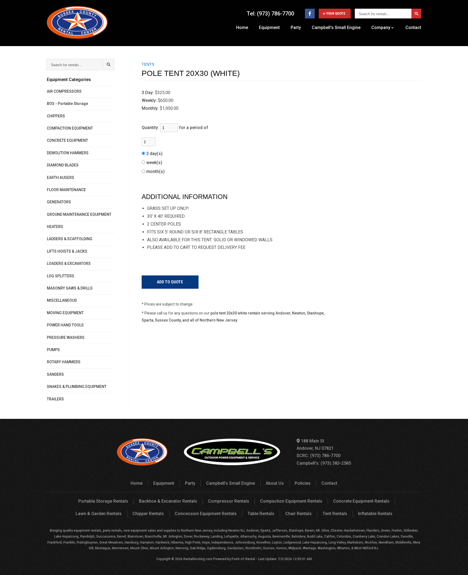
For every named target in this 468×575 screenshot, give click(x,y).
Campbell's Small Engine (336, 27)
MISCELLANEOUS (62, 300)
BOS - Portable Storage (67, 103)
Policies (303, 483)
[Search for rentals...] (416, 13)
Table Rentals (261, 513)
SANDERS (55, 374)
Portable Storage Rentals (103, 501)
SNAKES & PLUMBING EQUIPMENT (76, 386)
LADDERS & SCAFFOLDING (69, 239)
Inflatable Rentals (375, 513)
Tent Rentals (335, 513)
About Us (275, 483)
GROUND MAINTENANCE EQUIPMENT (79, 214)
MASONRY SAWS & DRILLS (70, 288)
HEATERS (55, 226)
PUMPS (53, 350)
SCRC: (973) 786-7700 (318, 455)
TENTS (148, 64)
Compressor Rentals (228, 501)
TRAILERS (55, 399)
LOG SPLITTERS (60, 276)
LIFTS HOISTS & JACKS (67, 251)
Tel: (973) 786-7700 (270, 13)
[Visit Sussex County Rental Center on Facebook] (310, 13)
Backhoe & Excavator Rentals (168, 501)
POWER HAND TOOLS (65, 325)
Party (296, 27)
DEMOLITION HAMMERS (68, 153)
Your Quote (335, 13)
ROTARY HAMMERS (63, 362)
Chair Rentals (298, 513)
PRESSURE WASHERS (65, 337)
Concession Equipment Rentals (206, 513)
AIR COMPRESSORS (64, 91)
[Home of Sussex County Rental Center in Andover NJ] (77, 22)
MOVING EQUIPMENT (65, 313)
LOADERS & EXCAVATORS (69, 263)
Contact (413, 27)
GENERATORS (59, 202)
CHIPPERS (56, 116)
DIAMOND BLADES (63, 165)
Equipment (269, 27)
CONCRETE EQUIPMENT (67, 140)
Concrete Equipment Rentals (361, 501)
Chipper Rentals (148, 513)
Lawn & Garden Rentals (99, 513)
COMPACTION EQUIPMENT (70, 128)
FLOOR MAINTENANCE (66, 190)
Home (242, 27)
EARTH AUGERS (60, 177)
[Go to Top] (458, 565)
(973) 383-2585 (336, 463)
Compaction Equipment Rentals (291, 501)
